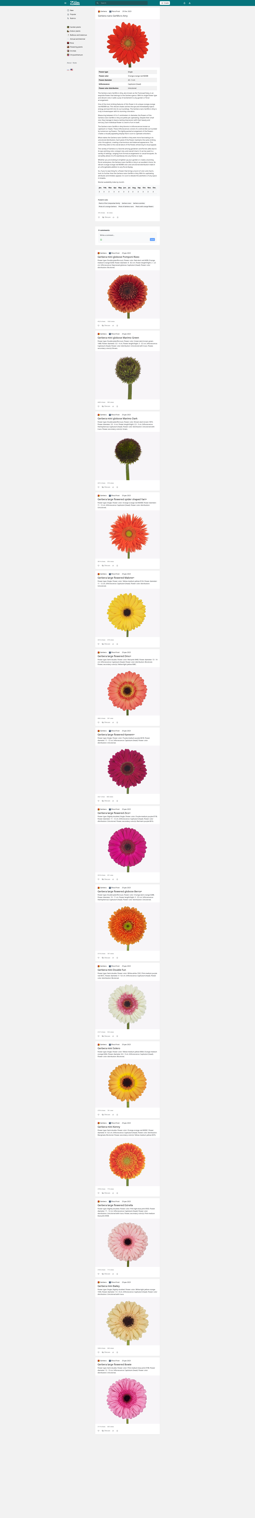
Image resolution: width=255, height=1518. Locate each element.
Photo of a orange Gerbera (108, 206)
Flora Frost (115, 11)
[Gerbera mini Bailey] (127, 1315)
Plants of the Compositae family (109, 203)
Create (166, 3)
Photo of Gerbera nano (126, 206)
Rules (75, 63)
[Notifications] (184, 3)
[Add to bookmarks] (119, 217)
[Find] (97, 3)
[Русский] (68, 70)
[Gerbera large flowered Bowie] (127, 1393)
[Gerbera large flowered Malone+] (127, 606)
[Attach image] (101, 239)
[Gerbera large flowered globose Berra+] (127, 920)
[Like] (100, 217)
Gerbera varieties (139, 203)
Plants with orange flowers (144, 206)
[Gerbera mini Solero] (127, 1077)
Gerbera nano (126, 203)
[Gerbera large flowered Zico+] (127, 842)
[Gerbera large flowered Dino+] (127, 685)
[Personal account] (189, 3)
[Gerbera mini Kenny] (127, 1155)
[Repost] (114, 217)
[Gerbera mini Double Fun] (127, 998)
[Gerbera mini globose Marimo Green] (127, 367)
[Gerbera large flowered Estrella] (127, 1235)
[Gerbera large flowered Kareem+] (127, 763)
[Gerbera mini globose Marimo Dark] (127, 448)
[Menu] (65, 3)
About (69, 63)
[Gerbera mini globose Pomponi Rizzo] (127, 287)
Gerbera (103, 11)
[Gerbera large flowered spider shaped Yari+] (127, 528)
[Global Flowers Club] (75, 3)
